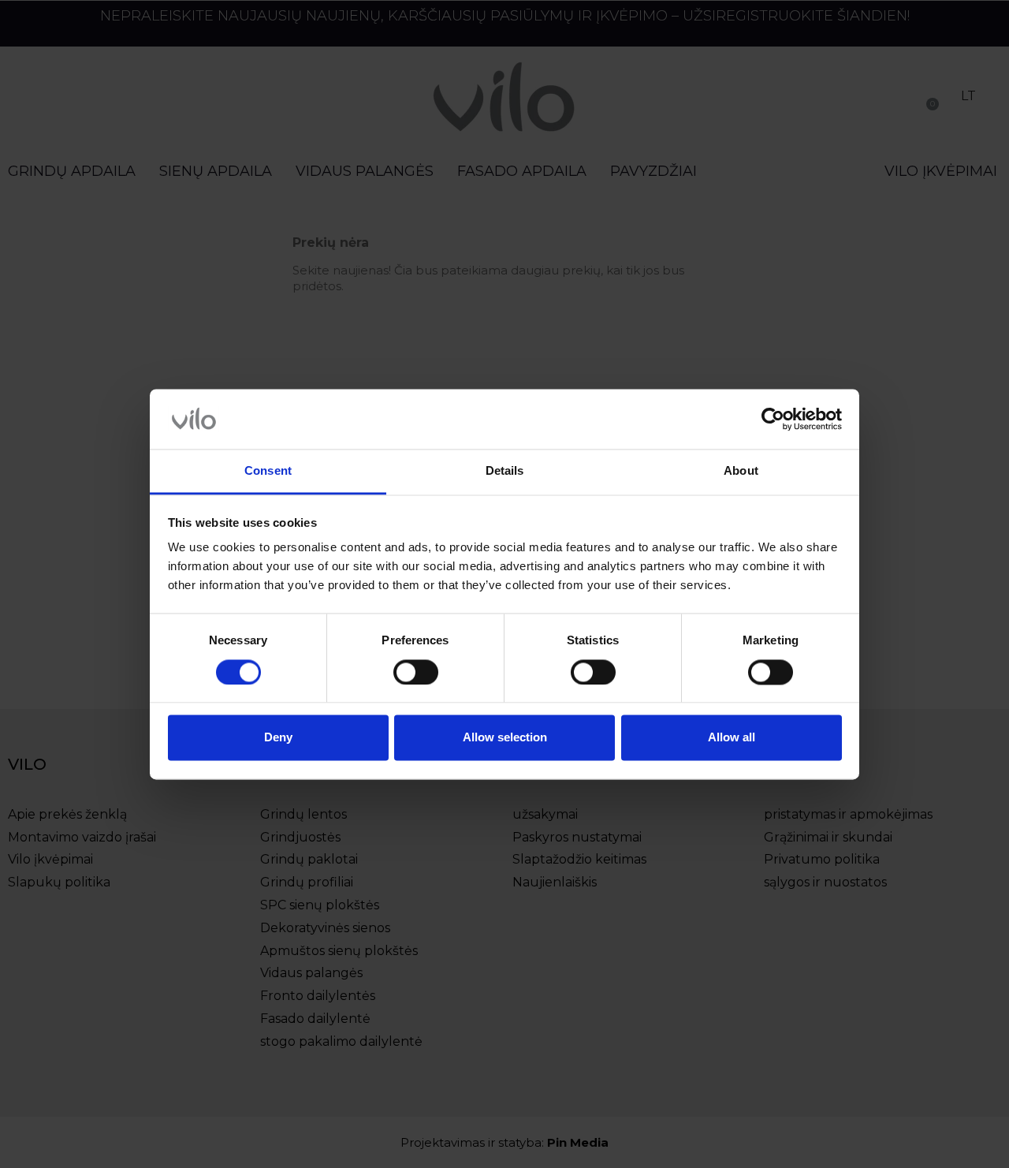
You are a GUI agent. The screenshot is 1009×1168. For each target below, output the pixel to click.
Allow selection (505, 737)
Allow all (731, 737)
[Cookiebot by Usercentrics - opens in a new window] (773, 419)
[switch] (415, 672)
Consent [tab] (268, 471)
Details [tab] (505, 471)
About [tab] (741, 471)
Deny (278, 737)
